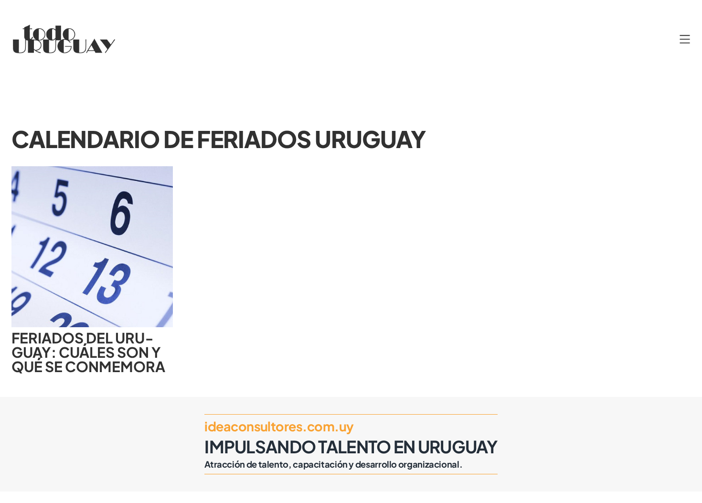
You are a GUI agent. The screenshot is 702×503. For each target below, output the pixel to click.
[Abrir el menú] (685, 39)
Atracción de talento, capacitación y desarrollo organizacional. (333, 464)
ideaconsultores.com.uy (278, 426)
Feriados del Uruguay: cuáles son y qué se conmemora (88, 352)
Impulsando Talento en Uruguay (350, 446)
